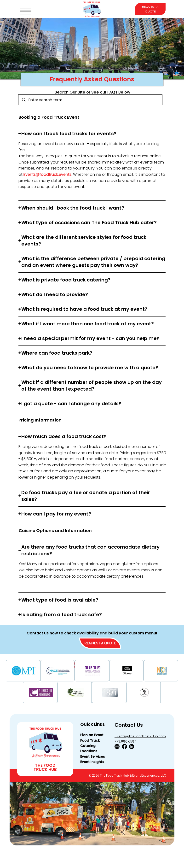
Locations (88, 751)
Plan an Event (92, 734)
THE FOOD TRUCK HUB (45, 767)
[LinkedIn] (131, 746)
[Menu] (25, 11)
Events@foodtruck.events (47, 174)
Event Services (92, 756)
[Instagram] (117, 746)
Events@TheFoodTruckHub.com (140, 736)
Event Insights (92, 761)
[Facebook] (124, 746)
